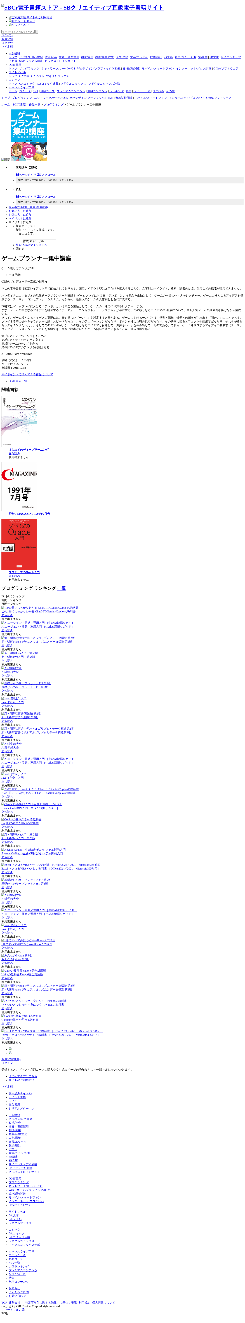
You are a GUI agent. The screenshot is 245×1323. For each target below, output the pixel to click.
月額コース (47, 91)
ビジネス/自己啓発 (31, 57)
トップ (13, 57)
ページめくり (27, 174)
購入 (28, 207)
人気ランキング (19, 1266)
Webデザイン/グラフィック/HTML (99, 68)
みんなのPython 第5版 (15, 959)
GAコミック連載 (47, 83)
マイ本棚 (7, 46)
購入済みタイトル (20, 1093)
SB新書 (203, 57)
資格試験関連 (131, 68)
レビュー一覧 (142, 91)
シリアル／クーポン (21, 1108)
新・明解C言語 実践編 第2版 (19, 717)
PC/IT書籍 (15, 64)
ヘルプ (24, 24)
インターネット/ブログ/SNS (193, 68)
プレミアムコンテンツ (71, 91)
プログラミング (29, 68)
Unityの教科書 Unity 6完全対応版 (22, 974)
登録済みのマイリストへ (31, 244)
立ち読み (14, 453)
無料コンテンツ (97, 91)
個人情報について (103, 1302)
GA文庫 (24, 76)
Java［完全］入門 (12, 702)
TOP (4, 1302)
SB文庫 (214, 57)
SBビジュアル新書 (31, 60)
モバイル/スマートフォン (158, 68)
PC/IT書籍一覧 (18, 381)
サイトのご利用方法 (39, 17)
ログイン (7, 35)
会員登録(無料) (10, 1059)
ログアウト (8, 42)
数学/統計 (156, 57)
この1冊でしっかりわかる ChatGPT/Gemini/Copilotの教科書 (38, 611)
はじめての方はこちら (23, 1076)
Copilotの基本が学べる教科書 (20, 823)
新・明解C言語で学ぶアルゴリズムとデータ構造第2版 (36, 732)
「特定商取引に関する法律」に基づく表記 (49, 1302)
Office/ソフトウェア (226, 68)
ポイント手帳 (17, 1097)
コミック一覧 (17, 1255)
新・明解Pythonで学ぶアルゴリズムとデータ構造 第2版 (36, 641)
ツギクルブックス (57, 76)
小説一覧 (14, 1262)
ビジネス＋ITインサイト (60, 60)
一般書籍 (14, 53)
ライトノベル (17, 72)
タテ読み (158, 91)
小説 (35, 91)
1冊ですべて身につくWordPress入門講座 (26, 944)
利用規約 (84, 1302)
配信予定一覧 (17, 1274)
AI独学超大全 (10, 671)
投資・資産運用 (69, 57)
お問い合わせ (17, 1295)
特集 (128, 91)
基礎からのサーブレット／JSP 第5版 (24, 687)
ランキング (116, 91)
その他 (170, 91)
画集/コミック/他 (185, 57)
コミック (14, 79)
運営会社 (14, 1302)
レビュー (14, 1100)
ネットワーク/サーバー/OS (58, 68)
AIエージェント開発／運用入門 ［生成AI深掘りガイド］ (37, 626)
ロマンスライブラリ (21, 87)
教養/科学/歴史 (104, 57)
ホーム (13, 91)
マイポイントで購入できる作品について (27, 374)
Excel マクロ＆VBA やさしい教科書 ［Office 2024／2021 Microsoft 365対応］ (50, 868)
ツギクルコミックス (73, 83)
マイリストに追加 (20, 218)
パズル (168, 57)
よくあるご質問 (19, 1292)
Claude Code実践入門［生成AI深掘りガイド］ (30, 808)
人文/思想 (122, 57)
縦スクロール (47, 174)
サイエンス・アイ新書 (23, 1164)
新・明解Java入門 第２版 (18, 656)
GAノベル (37, 76)
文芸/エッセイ (139, 57)
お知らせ (29, 21)
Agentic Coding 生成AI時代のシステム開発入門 (32, 853)
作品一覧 (35, 104)
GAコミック (27, 83)
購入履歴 (14, 1104)
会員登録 (7, 39)
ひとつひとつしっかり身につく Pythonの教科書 (32, 1004)
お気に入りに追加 (20, 210)
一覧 (61, 588)
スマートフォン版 (12, 1309)
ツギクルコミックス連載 (104, 83)
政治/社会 (51, 57)
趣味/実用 (87, 57)
